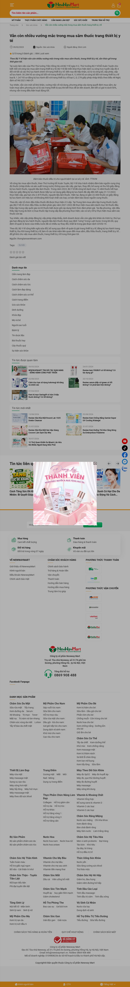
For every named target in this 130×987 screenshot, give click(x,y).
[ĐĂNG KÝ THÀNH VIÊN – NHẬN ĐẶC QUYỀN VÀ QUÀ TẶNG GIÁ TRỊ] (65, 493)
